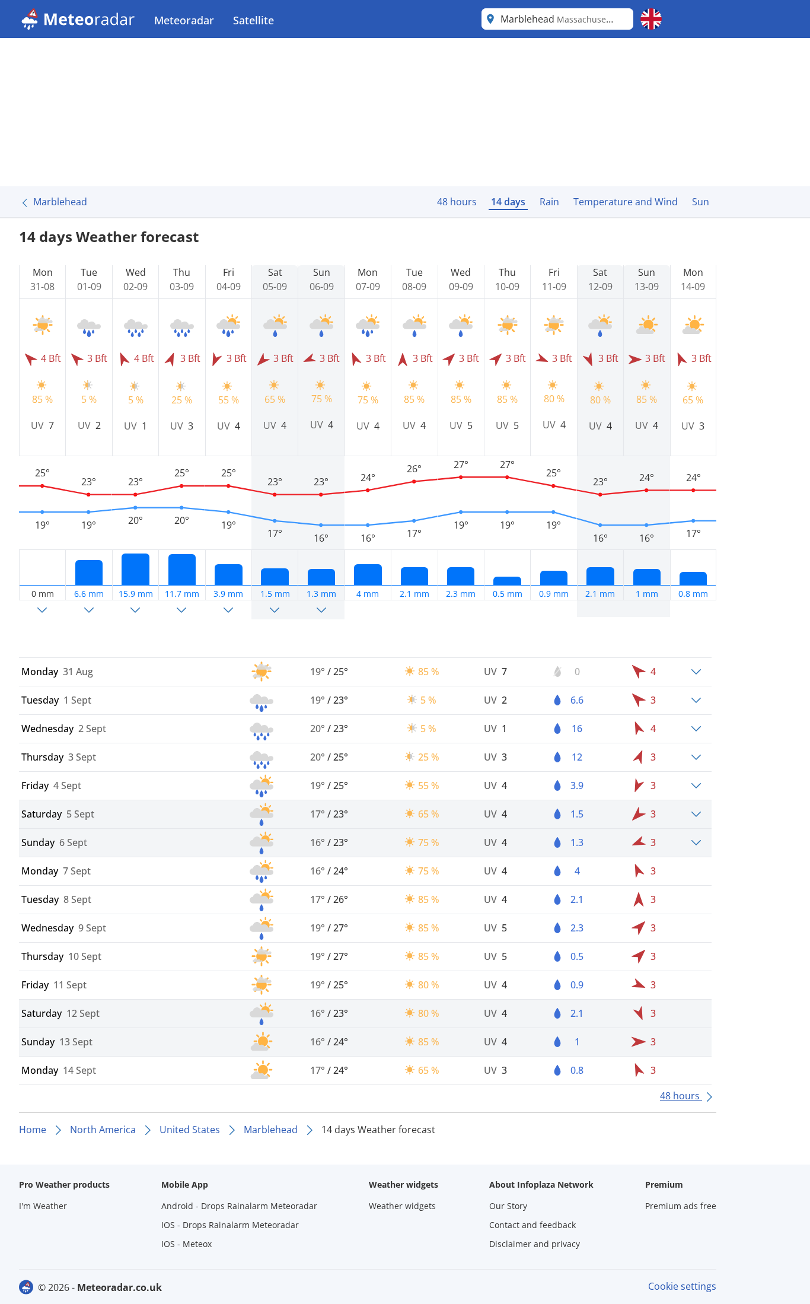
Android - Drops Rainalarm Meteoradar (239, 1205)
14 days (508, 201)
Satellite (253, 20)
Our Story (508, 1205)
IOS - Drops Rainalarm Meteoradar (230, 1224)
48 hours (457, 201)
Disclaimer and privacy (534, 1243)
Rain (549, 201)
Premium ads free (680, 1205)
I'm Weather (43, 1205)
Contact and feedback (532, 1224)
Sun (700, 201)
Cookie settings (682, 1286)
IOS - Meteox (186, 1243)
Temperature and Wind (625, 201)
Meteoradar (184, 20)
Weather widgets (402, 1205)
